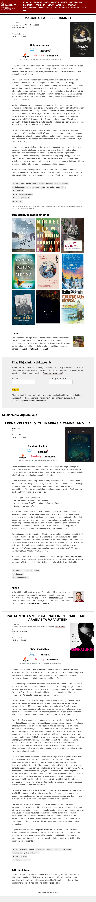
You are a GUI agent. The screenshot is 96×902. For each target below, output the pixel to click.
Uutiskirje (61, 5)
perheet (65, 184)
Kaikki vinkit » (43, 349)
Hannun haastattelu (27, 349)
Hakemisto (28, 5)
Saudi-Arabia (21, 856)
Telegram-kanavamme (52, 373)
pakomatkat (66, 849)
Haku (83, 8)
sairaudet (50, 187)
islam (31, 849)
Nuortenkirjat (76, 2)
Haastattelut (45, 8)
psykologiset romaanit (21, 187)
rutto (43, 187)
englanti (19, 201)
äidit (64, 187)
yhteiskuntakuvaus (31, 853)
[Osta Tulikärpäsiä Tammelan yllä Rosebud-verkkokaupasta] (44, 453)
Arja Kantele (23, 27)
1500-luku (20, 184)
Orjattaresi (57, 829)
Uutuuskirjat (29, 8)
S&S (13, 23)
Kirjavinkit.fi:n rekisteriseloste (33, 400)
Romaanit (37, 2)
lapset (57, 184)
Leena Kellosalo (22, 578)
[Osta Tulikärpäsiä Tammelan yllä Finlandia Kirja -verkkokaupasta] (30, 453)
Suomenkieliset (51, 2)
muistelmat (40, 849)
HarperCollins (60, 627)
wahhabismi (17, 853)
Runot (64, 2)
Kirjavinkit (8, 5)
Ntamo (14, 428)
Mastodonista (30, 603)
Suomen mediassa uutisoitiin (41, 669)
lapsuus (29, 570)
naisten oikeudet (53, 849)
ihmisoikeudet (21, 849)
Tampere (19, 574)
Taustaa (72, 5)
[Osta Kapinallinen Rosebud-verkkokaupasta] (46, 656)
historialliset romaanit (35, 184)
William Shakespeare (24, 194)
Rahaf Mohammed (23, 860)
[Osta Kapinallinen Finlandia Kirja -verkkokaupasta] (33, 656)
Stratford (19, 191)
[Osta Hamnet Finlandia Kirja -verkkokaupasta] (32, 52)
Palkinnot (41, 5)
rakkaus (35, 187)
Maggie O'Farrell (22, 198)
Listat (51, 5)
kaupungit (20, 570)
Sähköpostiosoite (58, 378)
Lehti (25, 11)
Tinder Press (29, 25)
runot (36, 570)
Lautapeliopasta (56, 598)
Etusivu (27, 2)
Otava (14, 624)
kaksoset (49, 184)
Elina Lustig (23, 631)
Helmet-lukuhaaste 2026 (67, 8)
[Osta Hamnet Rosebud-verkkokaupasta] (46, 52)
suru (58, 187)
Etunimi (15, 378)
